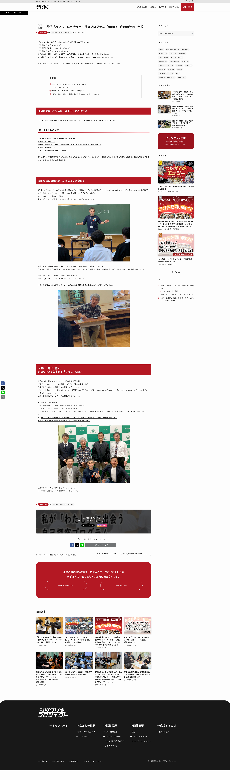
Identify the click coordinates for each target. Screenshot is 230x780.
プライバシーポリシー (94, 761)
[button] (72, 545)
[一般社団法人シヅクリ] (43, 7)
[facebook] (186, 1)
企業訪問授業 (174, 61)
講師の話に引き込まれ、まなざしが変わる (68, 90)
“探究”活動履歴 (111, 731)
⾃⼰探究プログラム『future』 (61, 32)
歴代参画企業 (164, 731)
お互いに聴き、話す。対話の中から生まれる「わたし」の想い (75, 94)
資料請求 (74, 761)
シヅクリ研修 (163, 57)
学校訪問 (179, 65)
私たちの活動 (87, 725)
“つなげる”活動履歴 (113, 736)
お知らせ (43, 761)
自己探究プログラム (166, 73)
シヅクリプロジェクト (178, 53)
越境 (177, 73)
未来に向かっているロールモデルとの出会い (68, 84)
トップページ (60, 725)
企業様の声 (163, 61)
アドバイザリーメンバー (141, 741)
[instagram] (192, 1)
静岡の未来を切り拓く (167, 77)
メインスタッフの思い (140, 736)
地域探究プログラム (166, 65)
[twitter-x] (189, 1)
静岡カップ (182, 77)
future (161, 49)
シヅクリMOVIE (111, 746)
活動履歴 (111, 725)
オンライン (163, 53)
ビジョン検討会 (176, 57)
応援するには (168, 725)
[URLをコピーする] (3, 397)
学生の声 (188, 65)
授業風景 (162, 69)
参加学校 (185, 61)
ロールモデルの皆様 (62, 87)
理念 (133, 731)
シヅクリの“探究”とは (86, 731)
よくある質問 (83, 736)
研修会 (179, 69)
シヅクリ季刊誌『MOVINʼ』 (115, 741)
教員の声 (171, 69)
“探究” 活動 (42, 32)
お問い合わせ (59, 761)
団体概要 (138, 725)
